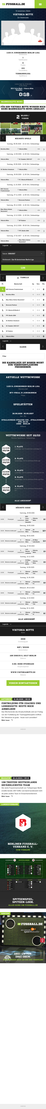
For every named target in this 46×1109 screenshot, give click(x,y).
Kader (23, 347)
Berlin (28, 11)
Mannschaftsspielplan (3, 138)
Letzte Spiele (43, 138)
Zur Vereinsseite (23, 18)
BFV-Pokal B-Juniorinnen (23, 393)
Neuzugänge (43, 346)
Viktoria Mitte (23, 630)
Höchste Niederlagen (3, 507)
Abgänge (3, 346)
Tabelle (24, 277)
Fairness (3, 277)
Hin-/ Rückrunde (43, 277)
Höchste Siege (23, 507)
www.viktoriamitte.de (23, 672)
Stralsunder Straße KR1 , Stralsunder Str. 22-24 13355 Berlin (23, 422)
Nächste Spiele (23, 138)
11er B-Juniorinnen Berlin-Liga (23, 53)
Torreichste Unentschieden (43, 507)
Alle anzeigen (22, 500)
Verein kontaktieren (23, 683)
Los (23, 268)
